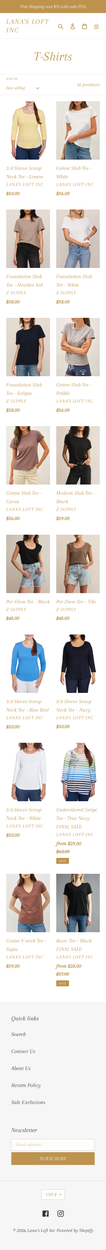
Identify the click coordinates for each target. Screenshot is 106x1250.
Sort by (12, 79)
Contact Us (23, 1051)
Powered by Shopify (75, 1230)
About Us (21, 1068)
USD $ (51, 1194)
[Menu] (96, 26)
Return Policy (26, 1085)
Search (18, 1034)
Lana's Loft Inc (27, 26)
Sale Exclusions (28, 1102)
